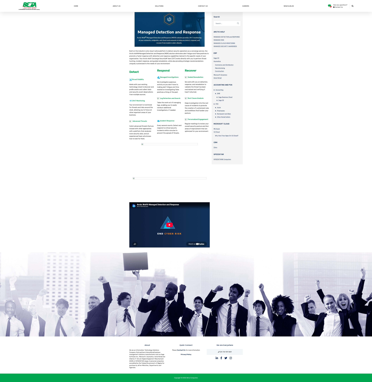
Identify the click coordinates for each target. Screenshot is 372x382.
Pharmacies (221, 111)
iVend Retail (217, 78)
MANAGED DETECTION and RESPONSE (227, 37)
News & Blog (289, 6)
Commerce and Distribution (224, 65)
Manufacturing (220, 68)
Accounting (219, 90)
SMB (218, 93)
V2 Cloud (217, 132)
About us (116, 6)
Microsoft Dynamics (220, 75)
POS (217, 104)
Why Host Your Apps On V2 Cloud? (226, 136)
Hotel (219, 107)
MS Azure (217, 129)
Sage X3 (216, 58)
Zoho (215, 147)
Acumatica (217, 61)
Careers (245, 6)
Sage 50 (221, 100)
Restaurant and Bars (224, 114)
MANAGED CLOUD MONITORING (224, 43)
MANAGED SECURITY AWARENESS (225, 46)
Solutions (159, 6)
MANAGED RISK (219, 40)
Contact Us (203, 6)
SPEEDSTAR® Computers (222, 159)
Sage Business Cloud (225, 97)
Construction (219, 71)
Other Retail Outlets (223, 117)
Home (76, 6)
